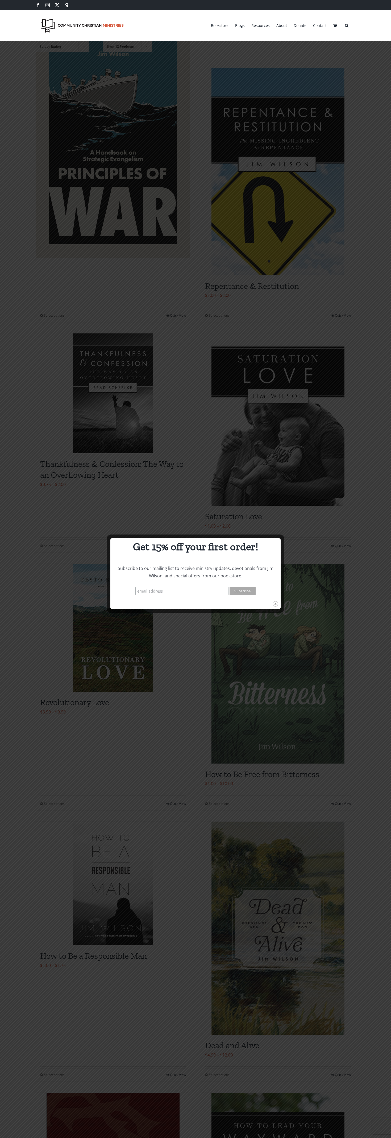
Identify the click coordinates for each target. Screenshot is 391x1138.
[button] (346, 24)
